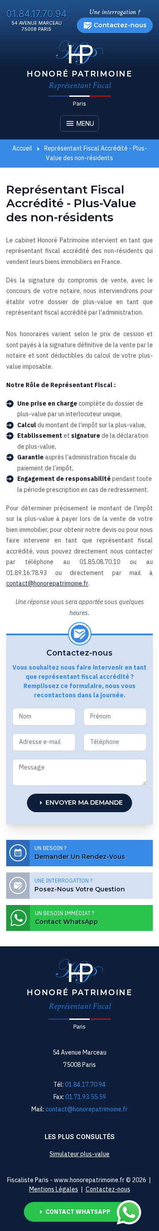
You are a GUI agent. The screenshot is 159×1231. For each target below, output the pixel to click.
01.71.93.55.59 (85, 1097)
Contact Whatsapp (77, 1212)
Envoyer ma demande (84, 802)
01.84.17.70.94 (36, 13)
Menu (84, 123)
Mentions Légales (53, 1189)
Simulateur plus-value (79, 1154)
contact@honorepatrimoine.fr (47, 583)
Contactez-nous (120, 25)
